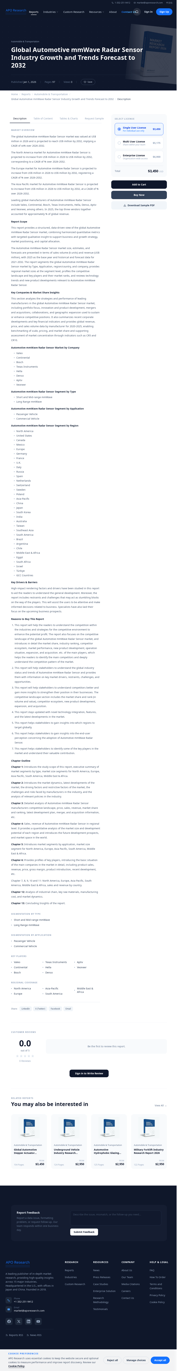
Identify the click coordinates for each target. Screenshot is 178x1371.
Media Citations (131, 1284)
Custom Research (73, 12)
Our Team (127, 1277)
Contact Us (129, 12)
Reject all (112, 1360)
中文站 (169, 2)
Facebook (55, 1008)
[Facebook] (9, 1321)
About (113, 12)
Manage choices (136, 1360)
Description (20, 118)
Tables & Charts (69, 118)
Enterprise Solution (104, 1291)
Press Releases (101, 1277)
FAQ (152, 1270)
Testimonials (100, 1309)
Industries (49, 12)
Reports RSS (16, 1335)
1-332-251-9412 (122, 2)
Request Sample (94, 118)
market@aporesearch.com (150, 2)
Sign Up (164, 11)
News (96, 1270)
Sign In (148, 11)
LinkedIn (26, 1008)
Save (90, 81)
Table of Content (43, 118)
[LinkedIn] (28, 1321)
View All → (161, 1105)
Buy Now (139, 195)
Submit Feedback (84, 1232)
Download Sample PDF (141, 205)
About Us (127, 1270)
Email (68, 1008)
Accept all (160, 1360)
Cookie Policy (157, 1302)
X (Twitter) (40, 1008)
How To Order (158, 1277)
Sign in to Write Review (89, 1073)
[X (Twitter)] (18, 1321)
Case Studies (100, 1284)
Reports (33, 12)
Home (14, 94)
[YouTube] (38, 1321)
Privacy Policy (157, 1295)
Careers (126, 1291)
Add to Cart (139, 184)
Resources (95, 12)
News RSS (36, 1335)
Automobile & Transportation (51, 94)
